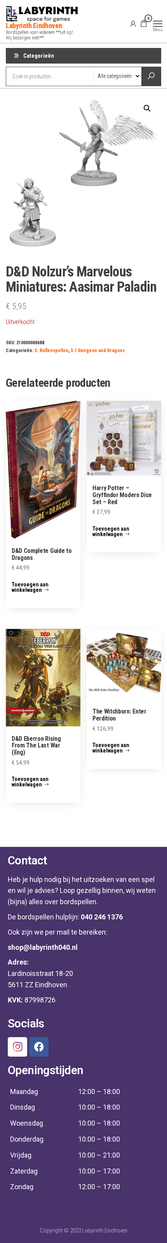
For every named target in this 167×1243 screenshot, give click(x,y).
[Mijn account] (133, 23)
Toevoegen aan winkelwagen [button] (30, 587)
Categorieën (38, 55)
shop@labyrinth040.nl (43, 947)
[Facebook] (39, 1047)
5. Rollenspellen (51, 350)
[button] (147, 108)
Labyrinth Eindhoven (34, 25)
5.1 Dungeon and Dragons (98, 350)
